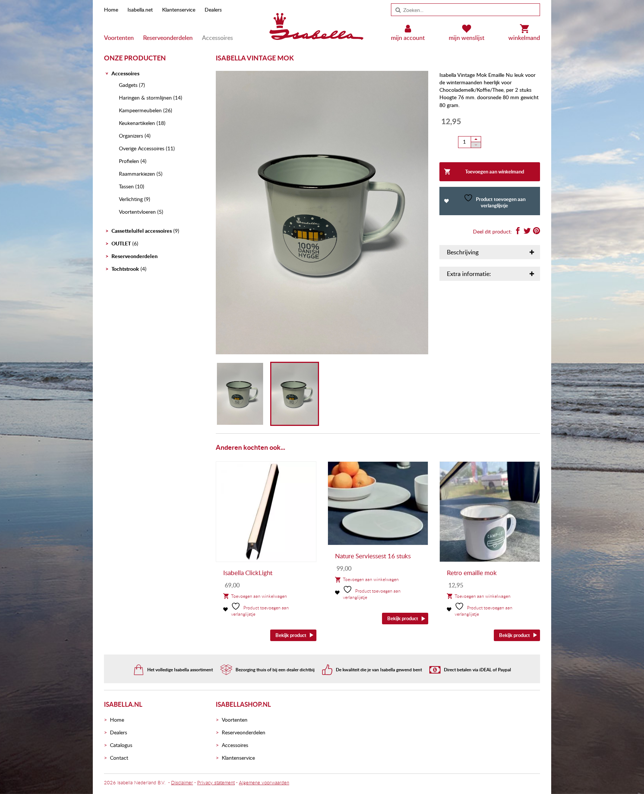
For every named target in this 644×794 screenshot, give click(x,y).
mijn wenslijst (466, 37)
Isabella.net (140, 9)
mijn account (408, 37)
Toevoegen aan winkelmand (494, 171)
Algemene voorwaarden (264, 782)
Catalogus (121, 745)
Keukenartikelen (137, 123)
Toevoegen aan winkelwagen (259, 596)
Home (111, 9)
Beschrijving (463, 252)
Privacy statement (216, 782)
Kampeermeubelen (140, 110)
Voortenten (119, 37)
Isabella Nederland (136, 782)
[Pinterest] (536, 231)
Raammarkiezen (137, 173)
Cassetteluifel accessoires (141, 230)
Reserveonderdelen (168, 37)
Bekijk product (290, 635)
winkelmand (524, 37)
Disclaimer (182, 782)
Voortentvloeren (137, 211)
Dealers (213, 9)
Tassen (126, 186)
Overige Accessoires (141, 148)
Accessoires (217, 37)
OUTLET (121, 243)
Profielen (129, 161)
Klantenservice (178, 9)
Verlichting (131, 199)
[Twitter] (527, 231)
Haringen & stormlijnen (145, 97)
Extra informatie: (469, 274)
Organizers (131, 135)
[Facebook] (517, 231)
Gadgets (128, 85)
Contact (119, 757)
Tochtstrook (125, 269)
